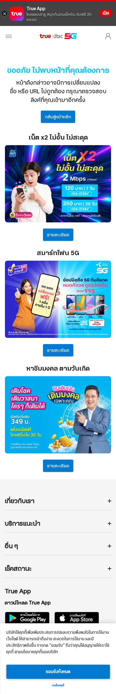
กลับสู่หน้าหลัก (58, 117)
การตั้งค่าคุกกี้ (58, 686)
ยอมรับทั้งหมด (58, 671)
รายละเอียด (58, 235)
